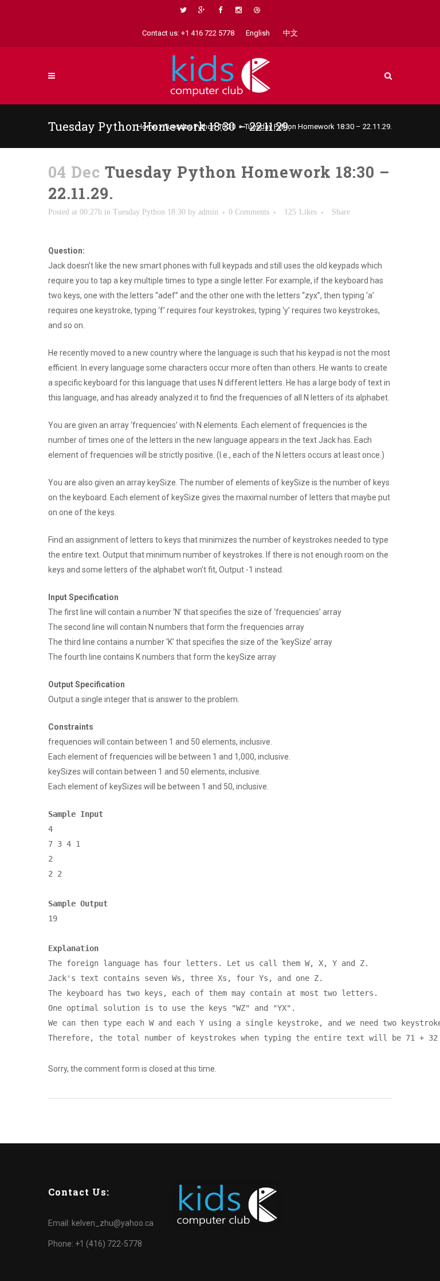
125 (300, 212)
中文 (290, 33)
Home (147, 126)
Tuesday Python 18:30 (199, 126)
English (258, 33)
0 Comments (249, 212)
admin (208, 212)
